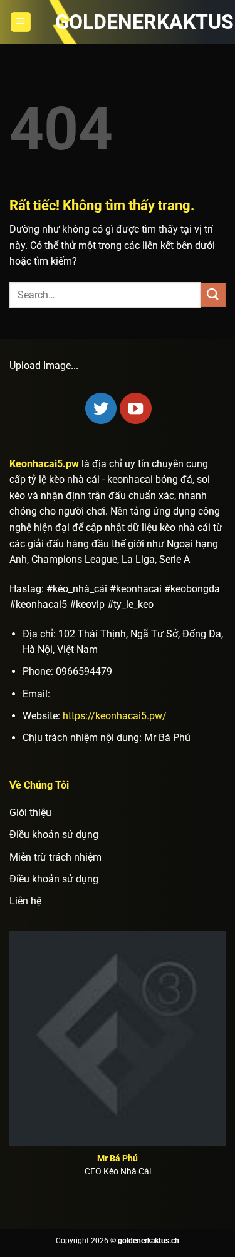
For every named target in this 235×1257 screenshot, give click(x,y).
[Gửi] (213, 295)
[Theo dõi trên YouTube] (135, 408)
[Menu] (21, 22)
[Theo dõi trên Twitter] (101, 408)
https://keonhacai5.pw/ (115, 716)
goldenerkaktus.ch (117, 22)
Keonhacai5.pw (44, 464)
